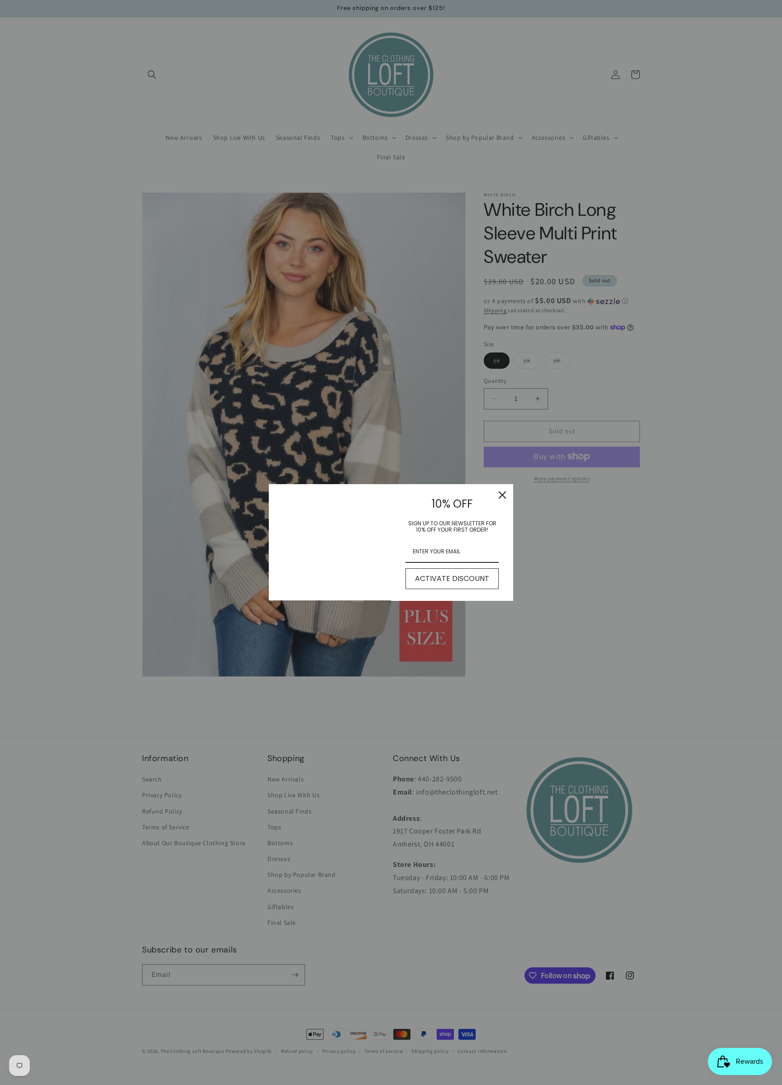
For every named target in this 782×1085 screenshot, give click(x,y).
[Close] (502, 495)
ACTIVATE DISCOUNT (452, 578)
